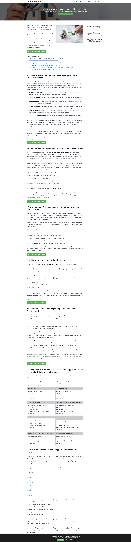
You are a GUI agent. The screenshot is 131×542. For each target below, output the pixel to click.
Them (30, 477)
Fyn (84, 1)
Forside (75, 1)
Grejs (30, 490)
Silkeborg (31, 472)
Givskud (31, 482)
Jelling (30, 495)
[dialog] (65, 538)
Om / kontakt (96, 1)
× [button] (129, 534)
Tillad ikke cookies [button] (69, 539)
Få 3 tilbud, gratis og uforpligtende (65, 14)
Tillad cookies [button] (60, 539)
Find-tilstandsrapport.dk (34, 1)
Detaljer (76, 537)
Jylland (80, 1)
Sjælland (89, 1)
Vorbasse (31, 475)
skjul (40, 56)
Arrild (30, 485)
